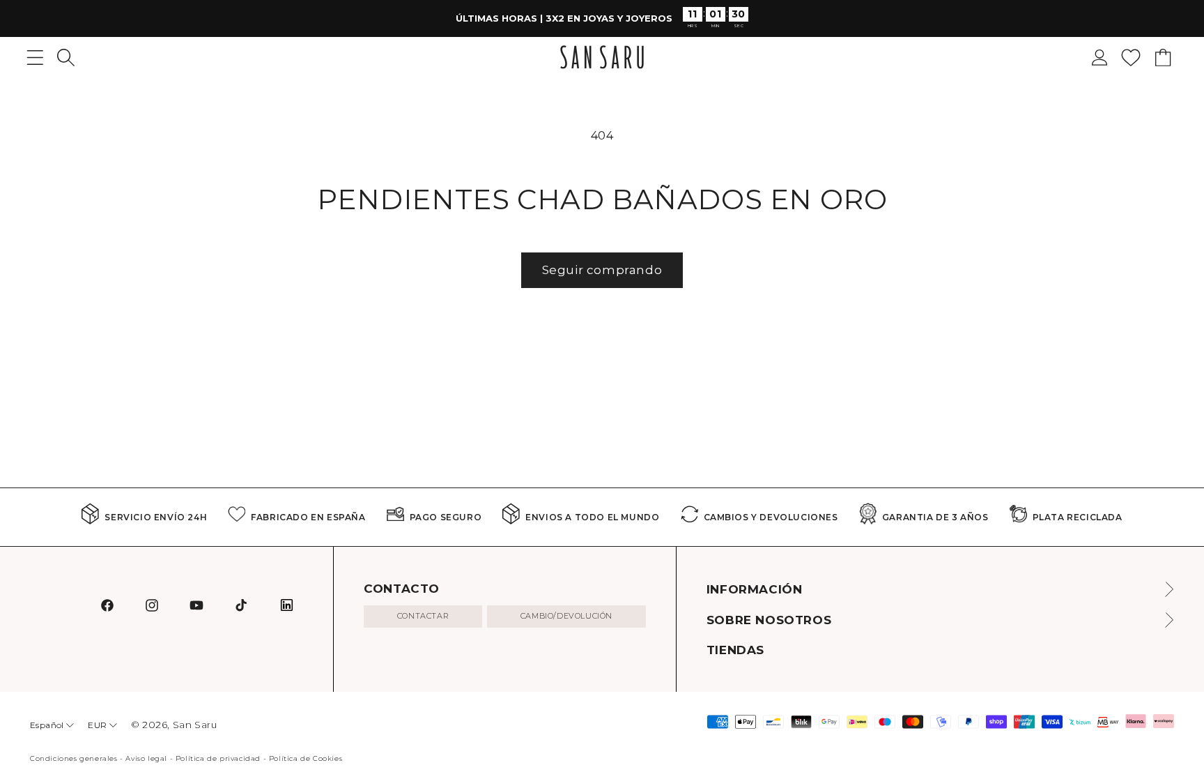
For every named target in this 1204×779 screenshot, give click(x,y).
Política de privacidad (218, 758)
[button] (66, 57)
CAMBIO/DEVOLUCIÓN (566, 616)
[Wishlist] (1130, 57)
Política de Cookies (305, 758)
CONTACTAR (423, 616)
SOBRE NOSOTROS (769, 620)
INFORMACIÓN (755, 589)
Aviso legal (146, 758)
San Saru (195, 724)
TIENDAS (735, 650)
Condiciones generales (74, 758)
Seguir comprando (602, 270)
